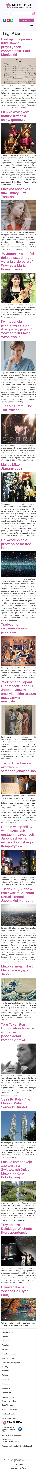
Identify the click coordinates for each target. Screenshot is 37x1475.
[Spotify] (11, 20)
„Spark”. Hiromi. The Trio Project (16, 408)
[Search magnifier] (33, 13)
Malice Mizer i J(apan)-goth (12, 466)
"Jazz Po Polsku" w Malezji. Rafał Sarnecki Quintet (15, 1103)
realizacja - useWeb (18, 1468)
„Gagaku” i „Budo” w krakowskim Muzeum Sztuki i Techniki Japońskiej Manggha (17, 895)
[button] (32, 26)
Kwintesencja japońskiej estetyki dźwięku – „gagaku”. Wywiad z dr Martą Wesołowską (16, 329)
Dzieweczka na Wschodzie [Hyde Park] (15, 1291)
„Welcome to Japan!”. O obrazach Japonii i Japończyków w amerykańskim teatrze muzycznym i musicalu (18, 691)
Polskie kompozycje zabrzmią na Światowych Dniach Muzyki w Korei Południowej (16, 1169)
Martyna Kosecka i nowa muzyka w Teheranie (15, 193)
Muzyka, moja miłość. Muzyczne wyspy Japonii (17, 970)
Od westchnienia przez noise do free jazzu (16, 544)
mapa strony (18, 1464)
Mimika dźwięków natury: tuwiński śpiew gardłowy (15, 116)
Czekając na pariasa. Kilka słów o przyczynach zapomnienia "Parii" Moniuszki (17, 47)
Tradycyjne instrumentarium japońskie (14, 628)
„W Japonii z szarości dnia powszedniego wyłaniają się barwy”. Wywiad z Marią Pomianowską (17, 261)
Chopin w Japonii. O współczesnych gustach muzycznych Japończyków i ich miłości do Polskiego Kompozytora (17, 836)
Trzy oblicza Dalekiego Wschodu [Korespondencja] (16, 1228)
